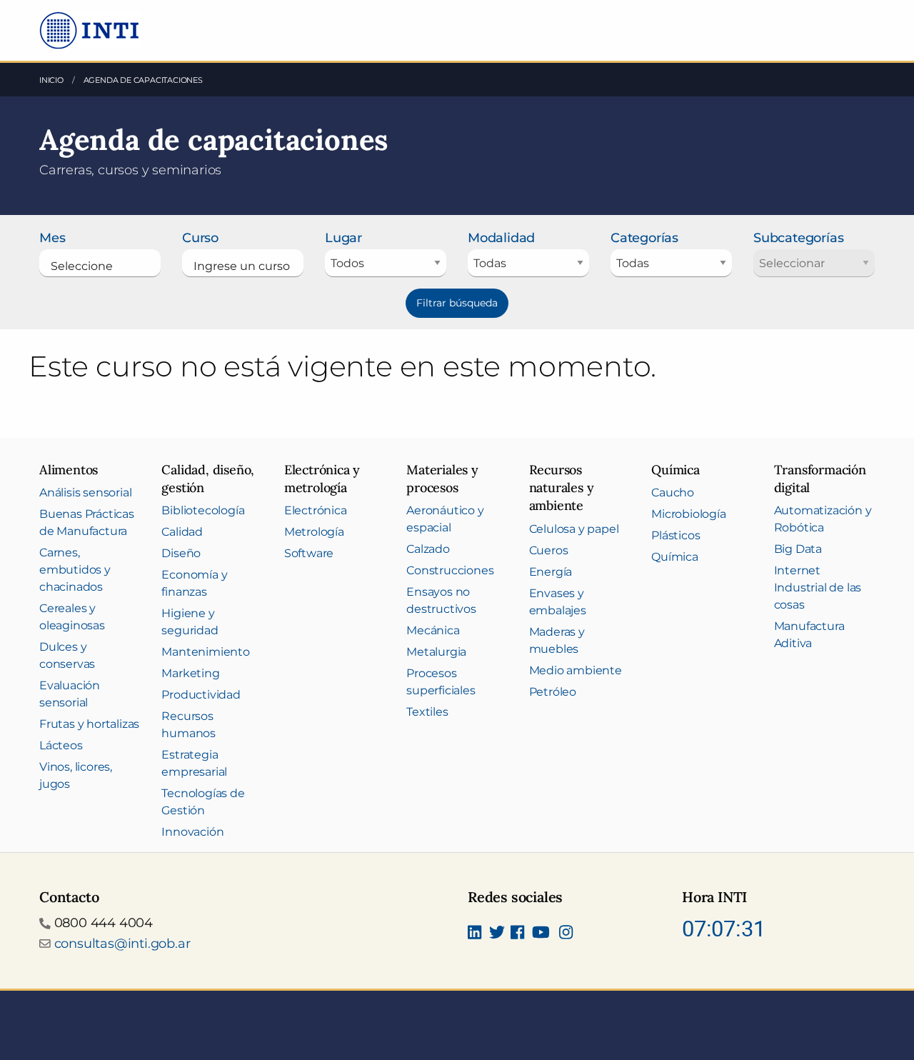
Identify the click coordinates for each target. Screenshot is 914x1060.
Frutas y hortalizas (89, 724)
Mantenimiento (205, 652)
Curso (200, 238)
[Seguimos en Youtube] (541, 934)
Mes (52, 238)
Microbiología (688, 514)
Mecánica (432, 630)
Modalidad (501, 238)
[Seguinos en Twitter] (497, 934)
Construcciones (449, 570)
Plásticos (675, 535)
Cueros (548, 550)
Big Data (798, 549)
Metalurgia (436, 652)
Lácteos (61, 745)
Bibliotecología (202, 510)
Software (308, 553)
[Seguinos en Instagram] (566, 934)
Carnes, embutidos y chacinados (75, 570)
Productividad (200, 694)
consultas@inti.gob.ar (122, 943)
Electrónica (315, 510)
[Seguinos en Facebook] (517, 934)
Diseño (181, 553)
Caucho (672, 492)
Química (674, 557)
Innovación (192, 832)
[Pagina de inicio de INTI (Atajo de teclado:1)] (90, 29)
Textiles (427, 712)
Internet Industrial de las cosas (818, 587)
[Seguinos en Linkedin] (474, 934)
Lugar (343, 238)
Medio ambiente (575, 670)
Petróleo (552, 692)
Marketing (190, 673)
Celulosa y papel (574, 529)
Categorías (644, 238)
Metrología (314, 532)
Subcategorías (798, 238)
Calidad (182, 532)
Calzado (428, 549)
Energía (551, 572)
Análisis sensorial (85, 492)
